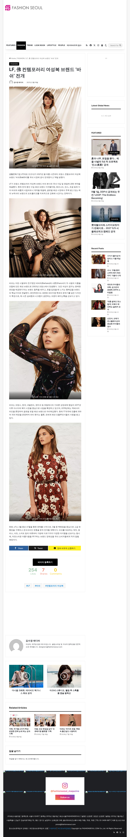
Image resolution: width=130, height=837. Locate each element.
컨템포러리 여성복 (55, 585)
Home (13, 58)
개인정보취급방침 (64, 828)
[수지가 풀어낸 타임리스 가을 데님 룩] (98, 259)
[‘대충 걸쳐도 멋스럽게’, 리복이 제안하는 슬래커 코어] (98, 305)
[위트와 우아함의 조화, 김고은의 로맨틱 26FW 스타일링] (98, 288)
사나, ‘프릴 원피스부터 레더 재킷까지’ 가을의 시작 (114, 273)
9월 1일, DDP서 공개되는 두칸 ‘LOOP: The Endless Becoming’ (105, 194)
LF (29, 585)
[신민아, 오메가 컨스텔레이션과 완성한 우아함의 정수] (98, 322)
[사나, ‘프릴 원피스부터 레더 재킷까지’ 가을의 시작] (98, 273)
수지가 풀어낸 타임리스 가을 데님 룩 (113, 258)
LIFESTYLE (51, 45)
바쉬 (38, 585)
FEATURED (10, 45)
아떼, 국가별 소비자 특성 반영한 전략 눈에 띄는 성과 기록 (19, 731)
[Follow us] (65, 787)
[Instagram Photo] (13, 781)
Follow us (65, 797)
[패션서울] (24, 7)
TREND (30, 45)
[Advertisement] (88, 20)
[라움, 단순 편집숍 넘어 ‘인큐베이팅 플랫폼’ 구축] (45, 720)
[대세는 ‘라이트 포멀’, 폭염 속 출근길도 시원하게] (70, 720)
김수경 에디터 (18, 82)
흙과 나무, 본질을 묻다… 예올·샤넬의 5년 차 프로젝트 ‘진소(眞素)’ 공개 (105, 161)
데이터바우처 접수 (74, 45)
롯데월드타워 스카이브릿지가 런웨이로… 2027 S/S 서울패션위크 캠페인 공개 (105, 228)
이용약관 (53, 828)
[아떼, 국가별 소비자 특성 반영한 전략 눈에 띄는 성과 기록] (20, 720)
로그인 (28, 759)
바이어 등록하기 (45, 562)
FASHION (21, 45)
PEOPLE (61, 45)
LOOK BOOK (40, 45)
